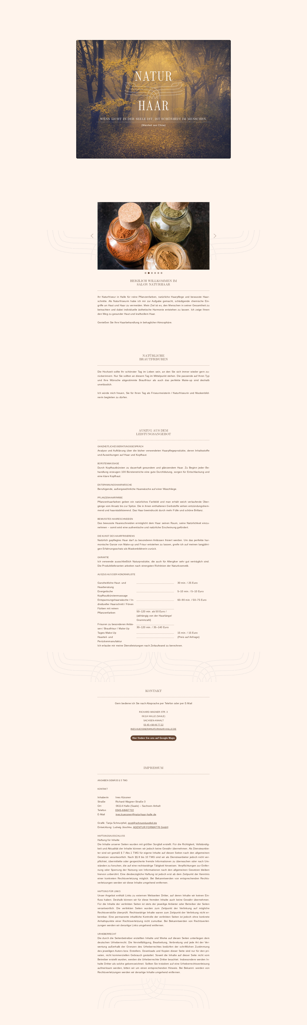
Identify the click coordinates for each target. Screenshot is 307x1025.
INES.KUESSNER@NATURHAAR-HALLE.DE (153, 729)
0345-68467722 (124, 810)
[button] (92, 236)
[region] (153, 238)
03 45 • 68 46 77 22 (153, 725)
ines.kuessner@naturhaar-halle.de (136, 814)
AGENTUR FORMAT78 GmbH (150, 827)
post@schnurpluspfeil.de (142, 822)
